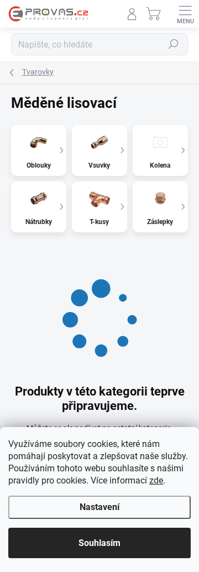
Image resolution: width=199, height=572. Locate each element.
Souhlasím (99, 543)
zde (156, 480)
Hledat (174, 44)
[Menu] (185, 14)
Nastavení (99, 507)
